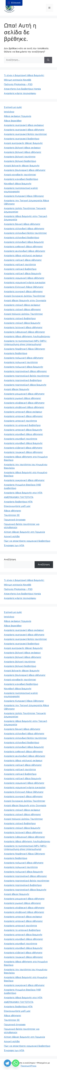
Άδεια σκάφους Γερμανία (17, 116)
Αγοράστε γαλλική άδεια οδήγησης (23, 260)
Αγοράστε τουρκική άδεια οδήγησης (23, 452)
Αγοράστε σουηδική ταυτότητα (20, 438)
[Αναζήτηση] (48, 60)
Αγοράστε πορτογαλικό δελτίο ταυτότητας (26, 376)
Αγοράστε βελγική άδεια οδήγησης (22, 152)
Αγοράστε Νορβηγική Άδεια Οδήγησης (24, 349)
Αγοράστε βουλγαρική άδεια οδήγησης (24, 170)
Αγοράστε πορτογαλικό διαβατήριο (23, 380)
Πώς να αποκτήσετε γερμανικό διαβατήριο (27, 541)
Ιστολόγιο (9, 111)
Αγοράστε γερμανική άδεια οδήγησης (24, 278)
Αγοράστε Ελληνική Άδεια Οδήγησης (23, 287)
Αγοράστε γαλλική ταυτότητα (20, 264)
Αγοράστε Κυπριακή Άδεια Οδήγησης (24, 196)
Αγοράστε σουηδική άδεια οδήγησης (23, 434)
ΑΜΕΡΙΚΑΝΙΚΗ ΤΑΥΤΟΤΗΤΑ (18, 497)
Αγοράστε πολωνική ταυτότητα (21, 362)
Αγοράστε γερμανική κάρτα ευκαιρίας (24, 282)
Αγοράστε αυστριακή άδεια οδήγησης (24, 129)
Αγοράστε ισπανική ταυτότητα (20, 420)
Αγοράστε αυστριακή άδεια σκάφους (24, 125)
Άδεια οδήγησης (12, 510)
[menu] (14, 3)
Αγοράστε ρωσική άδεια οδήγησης (22, 398)
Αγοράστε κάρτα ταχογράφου (20, 93)
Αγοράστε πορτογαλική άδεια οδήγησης (25, 371)
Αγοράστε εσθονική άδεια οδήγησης (23, 246)
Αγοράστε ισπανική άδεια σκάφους (23, 411)
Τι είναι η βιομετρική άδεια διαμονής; (24, 75)
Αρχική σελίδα (12, 536)
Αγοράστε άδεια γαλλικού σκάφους (23, 255)
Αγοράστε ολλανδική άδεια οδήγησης (24, 228)
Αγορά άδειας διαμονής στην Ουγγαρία (25, 300)
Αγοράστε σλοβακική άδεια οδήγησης (24, 402)
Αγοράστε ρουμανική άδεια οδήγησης (24, 393)
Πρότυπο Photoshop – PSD (18, 84)
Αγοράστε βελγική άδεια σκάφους (22, 147)
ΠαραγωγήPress (28, 1066)
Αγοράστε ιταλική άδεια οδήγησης (22, 309)
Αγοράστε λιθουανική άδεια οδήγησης (24, 332)
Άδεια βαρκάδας (13, 120)
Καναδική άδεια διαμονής (17, 183)
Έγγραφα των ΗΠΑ (14, 545)
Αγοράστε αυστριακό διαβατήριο (21, 138)
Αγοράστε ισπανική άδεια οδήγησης (23, 416)
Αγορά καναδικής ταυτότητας (20, 174)
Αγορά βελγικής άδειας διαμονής (22, 165)
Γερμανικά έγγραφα (14, 519)
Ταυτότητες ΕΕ (12, 515)
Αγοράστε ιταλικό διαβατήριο (20, 318)
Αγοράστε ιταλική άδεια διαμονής (22, 323)
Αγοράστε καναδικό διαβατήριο (21, 179)
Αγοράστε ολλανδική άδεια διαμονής (24, 242)
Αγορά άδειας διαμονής (16, 389)
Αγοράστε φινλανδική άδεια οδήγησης (24, 251)
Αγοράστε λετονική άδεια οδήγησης (23, 327)
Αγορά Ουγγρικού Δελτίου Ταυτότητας (24, 296)
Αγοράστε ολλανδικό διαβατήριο (21, 237)
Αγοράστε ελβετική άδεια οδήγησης (23, 447)
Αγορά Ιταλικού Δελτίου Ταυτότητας (23, 314)
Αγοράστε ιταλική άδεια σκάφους (22, 305)
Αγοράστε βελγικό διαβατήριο (20, 161)
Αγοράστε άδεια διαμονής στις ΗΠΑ (23, 492)
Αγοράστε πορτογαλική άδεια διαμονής (25, 385)
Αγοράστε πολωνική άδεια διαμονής (23, 367)
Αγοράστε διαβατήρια (15, 353)
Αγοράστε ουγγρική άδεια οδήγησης (23, 291)
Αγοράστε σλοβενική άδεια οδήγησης (24, 407)
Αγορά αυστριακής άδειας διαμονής (23, 143)
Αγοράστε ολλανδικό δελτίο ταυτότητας (25, 233)
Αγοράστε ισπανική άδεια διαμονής (23, 429)
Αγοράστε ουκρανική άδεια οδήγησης (24, 480)
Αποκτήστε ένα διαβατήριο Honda (22, 89)
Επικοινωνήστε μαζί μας (17, 506)
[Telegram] (7, 1063)
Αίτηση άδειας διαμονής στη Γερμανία (24, 532)
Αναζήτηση (10, 559)
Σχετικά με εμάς (13, 107)
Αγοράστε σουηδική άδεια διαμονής (23, 443)
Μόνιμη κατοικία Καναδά (17, 80)
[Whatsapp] (15, 1063)
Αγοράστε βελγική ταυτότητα (19, 156)
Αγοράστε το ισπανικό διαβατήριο (22, 425)
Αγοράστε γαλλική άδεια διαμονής (22, 273)
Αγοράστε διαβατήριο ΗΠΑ (18, 501)
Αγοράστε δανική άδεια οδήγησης (22, 224)
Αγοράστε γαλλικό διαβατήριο (20, 269)
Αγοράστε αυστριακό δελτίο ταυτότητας (25, 134)
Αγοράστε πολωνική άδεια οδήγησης (23, 358)
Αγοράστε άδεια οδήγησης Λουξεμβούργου (27, 336)
